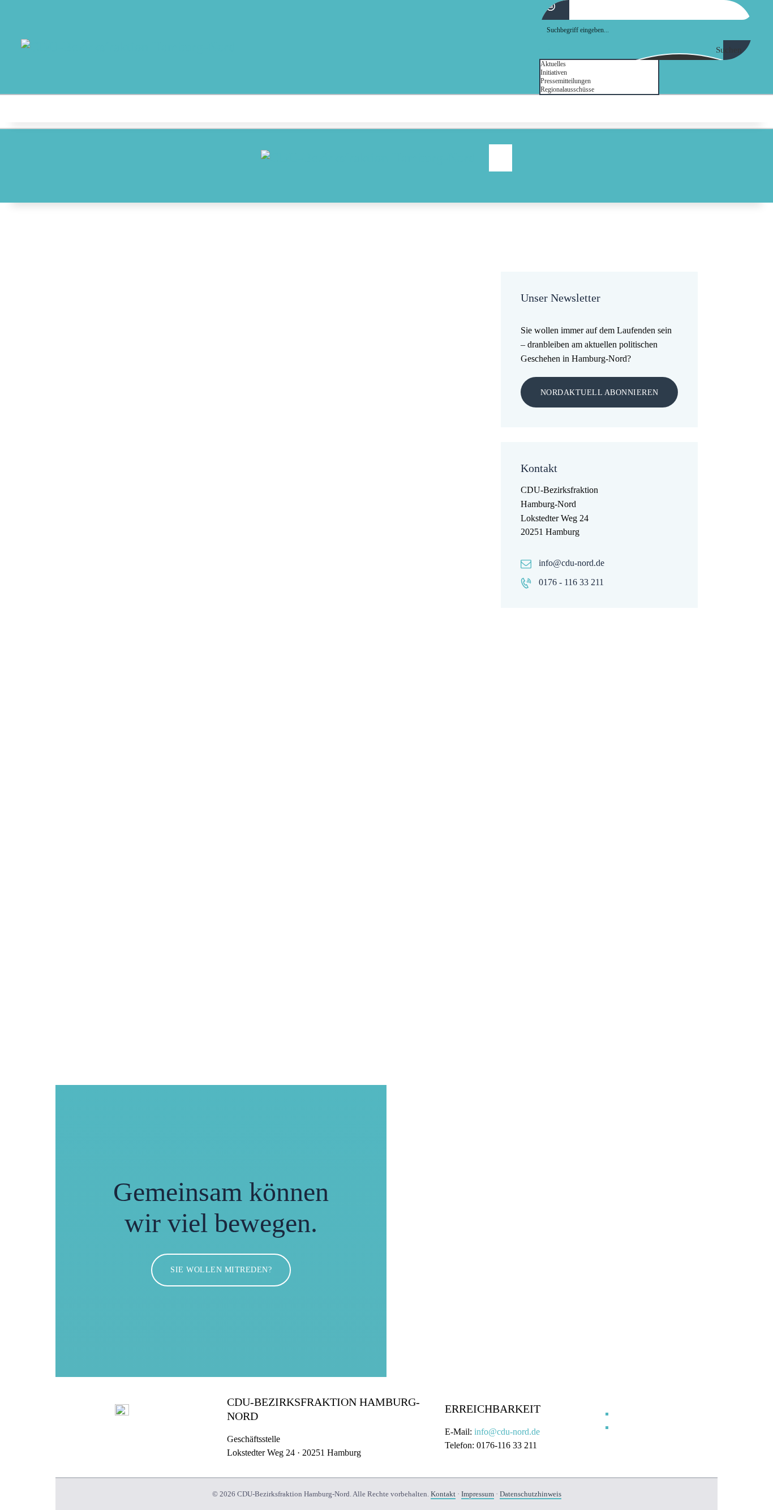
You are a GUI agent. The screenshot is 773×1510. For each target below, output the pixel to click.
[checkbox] (597, 64)
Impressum (477, 1494)
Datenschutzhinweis (530, 1494)
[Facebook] (716, 109)
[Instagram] (745, 109)
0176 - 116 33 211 (571, 582)
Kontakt (443, 1494)
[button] (500, 157)
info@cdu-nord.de (571, 563)
